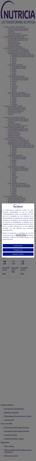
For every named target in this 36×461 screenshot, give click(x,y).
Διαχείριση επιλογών (18, 254)
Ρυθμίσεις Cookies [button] (21, 235)
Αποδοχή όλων (18, 245)
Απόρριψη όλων (18, 250)
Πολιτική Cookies (24, 237)
